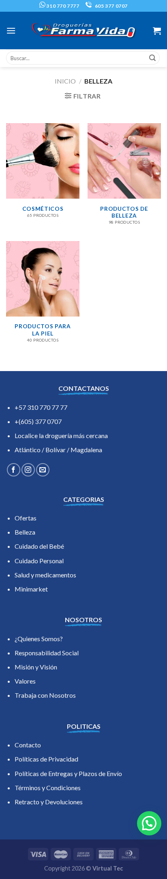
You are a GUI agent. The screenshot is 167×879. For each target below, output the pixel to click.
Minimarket (31, 589)
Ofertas (25, 518)
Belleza (25, 532)
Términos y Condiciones (48, 787)
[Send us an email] (42, 469)
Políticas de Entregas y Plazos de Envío (68, 773)
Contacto (28, 745)
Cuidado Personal (39, 560)
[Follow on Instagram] (28, 469)
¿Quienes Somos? (39, 638)
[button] (149, 823)
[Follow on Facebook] (13, 469)
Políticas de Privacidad (46, 759)
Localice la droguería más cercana (61, 435)
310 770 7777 (62, 6)
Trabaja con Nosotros (45, 695)
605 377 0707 (111, 6)
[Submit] (152, 58)
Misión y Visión (36, 667)
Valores (25, 681)
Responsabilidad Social (47, 653)
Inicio (65, 81)
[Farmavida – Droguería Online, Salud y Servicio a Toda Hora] (83, 30)
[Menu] (11, 30)
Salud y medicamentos (45, 575)
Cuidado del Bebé (39, 546)
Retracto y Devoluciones (49, 802)
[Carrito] (157, 31)
